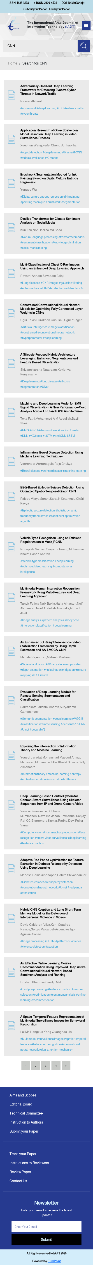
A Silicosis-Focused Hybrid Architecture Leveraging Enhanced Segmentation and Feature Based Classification (49, 358)
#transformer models (71, 237)
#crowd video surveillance (51, 837)
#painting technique (32, 202)
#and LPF (46, 675)
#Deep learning (30, 381)
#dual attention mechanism (56, 1049)
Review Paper (20, 1172)
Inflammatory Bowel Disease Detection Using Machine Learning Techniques (51, 454)
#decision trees (47, 430)
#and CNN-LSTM (64, 435)
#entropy (75, 774)
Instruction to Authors (26, 1122)
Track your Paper (59, 9)
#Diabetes (26, 882)
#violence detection (32, 946)
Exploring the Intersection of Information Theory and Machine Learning (48, 748)
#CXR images (49, 282)
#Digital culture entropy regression (41, 196)
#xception (51, 946)
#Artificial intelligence (33, 327)
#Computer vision (31, 832)
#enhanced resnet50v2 (34, 288)
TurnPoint (54, 1261)
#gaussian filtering (70, 282)
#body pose (72, 620)
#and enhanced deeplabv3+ (66, 288)
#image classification (61, 327)
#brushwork (53, 202)
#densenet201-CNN (73, 724)
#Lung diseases (30, 282)
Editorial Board (20, 1104)
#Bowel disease (30, 470)
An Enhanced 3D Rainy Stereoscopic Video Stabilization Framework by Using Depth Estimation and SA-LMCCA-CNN (50, 646)
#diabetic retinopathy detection (53, 882)
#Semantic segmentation (36, 718)
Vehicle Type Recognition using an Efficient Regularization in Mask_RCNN (50, 539)
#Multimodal (28, 1039)
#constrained (28, 332)
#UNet (44, 387)
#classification (29, 724)
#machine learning (74, 470)
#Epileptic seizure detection (37, 510)
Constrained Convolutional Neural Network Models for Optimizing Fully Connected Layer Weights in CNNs (51, 308)
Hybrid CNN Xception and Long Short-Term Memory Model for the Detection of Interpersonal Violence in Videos (50, 913)
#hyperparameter (31, 338)
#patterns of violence (68, 941)
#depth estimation (31, 669)
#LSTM (47, 435)
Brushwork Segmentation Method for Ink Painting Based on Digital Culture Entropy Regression (49, 178)
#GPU (34, 430)
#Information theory (32, 774)
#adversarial (28, 108)
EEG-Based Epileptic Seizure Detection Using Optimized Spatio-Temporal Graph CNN (52, 489)
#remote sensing (49, 724)
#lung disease (49, 381)
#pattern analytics (53, 620)
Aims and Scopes (23, 1095)
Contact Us (18, 1181)
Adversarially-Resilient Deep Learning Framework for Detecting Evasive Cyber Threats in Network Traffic (48, 89)
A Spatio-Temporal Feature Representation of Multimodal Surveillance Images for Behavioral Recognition (52, 1020)
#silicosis (64, 381)
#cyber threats (29, 113)
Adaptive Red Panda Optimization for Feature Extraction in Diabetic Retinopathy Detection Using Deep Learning (52, 863)
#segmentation (70, 202)
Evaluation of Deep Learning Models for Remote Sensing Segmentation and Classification (48, 695)
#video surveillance (32, 158)
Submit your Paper (35, 9)
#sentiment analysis (62, 994)
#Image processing (32, 941)
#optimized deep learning (36, 566)
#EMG (24, 430)
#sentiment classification (35, 242)
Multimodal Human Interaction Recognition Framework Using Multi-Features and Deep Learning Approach (50, 592)
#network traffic (74, 108)
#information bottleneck (61, 779)
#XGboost (35, 435)
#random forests (68, 430)
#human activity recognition (60, 832)
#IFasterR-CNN (72, 152)
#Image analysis (30, 620)
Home (12, 63)
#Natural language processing (39, 237)
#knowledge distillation (66, 242)
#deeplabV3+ (38, 729)
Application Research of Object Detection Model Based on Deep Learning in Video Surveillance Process (49, 134)
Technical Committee (26, 1113)
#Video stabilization (32, 664)
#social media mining (33, 248)
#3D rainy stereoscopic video (63, 664)
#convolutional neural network (56, 332)
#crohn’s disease (51, 470)
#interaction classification (36, 625)
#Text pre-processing (33, 989)
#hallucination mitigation (59, 669)
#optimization (41, 994)
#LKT (35, 675)
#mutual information (33, 779)
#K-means (51, 158)
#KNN (24, 435)
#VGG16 (77, 718)
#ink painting (71, 196)
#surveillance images (50, 1039)
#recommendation (42, 1000)
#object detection (31, 152)
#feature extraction (32, 843)
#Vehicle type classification (37, 561)
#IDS (60, 108)
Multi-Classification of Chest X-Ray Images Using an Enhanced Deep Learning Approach (52, 266)
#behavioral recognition (46, 1044)
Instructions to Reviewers (29, 1163)
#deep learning (52, 152)
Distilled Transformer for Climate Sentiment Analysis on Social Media (50, 220)
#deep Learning (46, 108)
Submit (46, 1240)
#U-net (24, 729)
